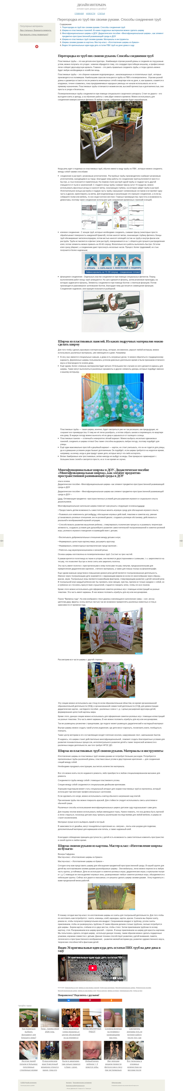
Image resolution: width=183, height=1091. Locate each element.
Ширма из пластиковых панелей (89, 988)
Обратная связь (116, 1082)
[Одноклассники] (111, 1000)
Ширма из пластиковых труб (87, 991)
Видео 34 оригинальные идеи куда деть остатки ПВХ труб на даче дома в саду (98, 45)
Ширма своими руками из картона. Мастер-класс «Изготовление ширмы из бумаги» (100, 42)
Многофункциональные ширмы (125, 988)
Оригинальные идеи (126, 991)
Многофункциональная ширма (67, 991)
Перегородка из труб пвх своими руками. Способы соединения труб (93, 27)
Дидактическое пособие (143, 988)
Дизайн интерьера (91, 5)
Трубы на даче (137, 991)
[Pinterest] (90, 1000)
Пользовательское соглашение (82, 1082)
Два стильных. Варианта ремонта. (36, 30)
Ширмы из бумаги (113, 991)
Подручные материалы (107, 988)
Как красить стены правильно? (34, 35)
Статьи (101, 13)
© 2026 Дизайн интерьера (28, 1082)
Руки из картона (102, 991)
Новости (90, 13)
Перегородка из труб (71, 988)
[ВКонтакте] (68, 1000)
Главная (79, 13)
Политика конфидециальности (75, 1085)
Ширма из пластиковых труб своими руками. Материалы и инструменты (95, 39)
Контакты (69, 1082)
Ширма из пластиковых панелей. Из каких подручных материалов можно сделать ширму (103, 30)
